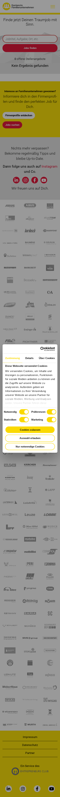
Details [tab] (29, 358)
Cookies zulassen (30, 429)
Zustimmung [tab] (12, 358)
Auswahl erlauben (30, 438)
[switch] (51, 411)
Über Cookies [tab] (47, 358)
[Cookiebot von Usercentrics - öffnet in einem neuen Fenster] (41, 349)
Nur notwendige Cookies (30, 446)
